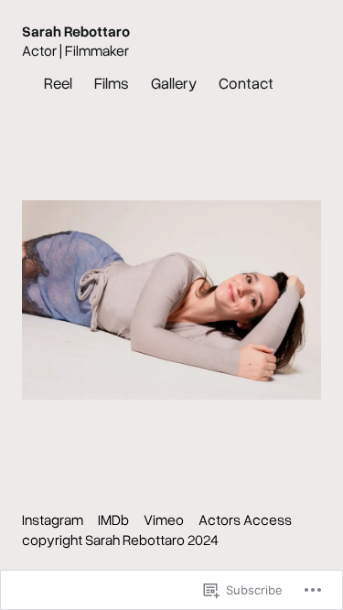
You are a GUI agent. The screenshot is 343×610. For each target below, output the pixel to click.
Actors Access (245, 519)
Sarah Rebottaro (76, 31)
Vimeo (164, 519)
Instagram (52, 519)
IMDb (113, 519)
